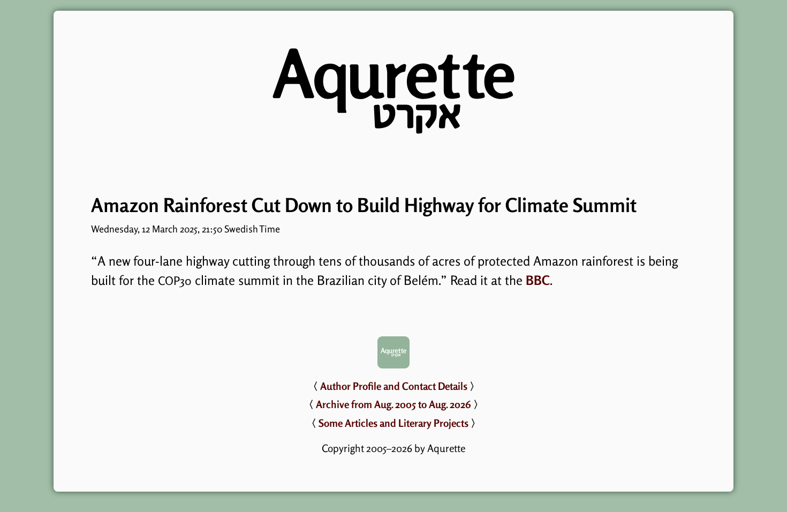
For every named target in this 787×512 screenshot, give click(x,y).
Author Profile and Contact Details (393, 386)
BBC (538, 280)
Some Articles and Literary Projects (393, 423)
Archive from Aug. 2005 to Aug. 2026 (393, 404)
